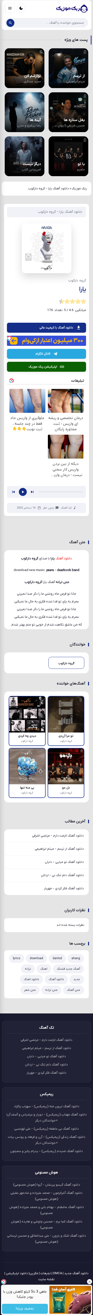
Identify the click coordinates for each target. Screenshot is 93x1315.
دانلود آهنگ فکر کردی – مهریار (64, 888)
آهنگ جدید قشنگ (68, 969)
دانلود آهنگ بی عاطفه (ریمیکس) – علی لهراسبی (46, 1129)
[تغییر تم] (21, 8)
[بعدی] (32, 491)
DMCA (57, 1273)
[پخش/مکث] (23, 492)
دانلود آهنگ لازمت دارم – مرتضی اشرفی (58, 836)
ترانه (28, 969)
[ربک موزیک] (72, 8)
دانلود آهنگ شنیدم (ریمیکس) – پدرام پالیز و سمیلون (46, 1151)
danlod (57, 958)
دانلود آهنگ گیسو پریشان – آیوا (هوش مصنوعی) (46, 1185)
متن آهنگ (73, 990)
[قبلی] (13, 491)
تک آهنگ (66, 508)
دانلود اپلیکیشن (17, 1273)
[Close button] (89, 1281)
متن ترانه (51, 990)
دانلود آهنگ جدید (76, 1273)
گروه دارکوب (33, 582)
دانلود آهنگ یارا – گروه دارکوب (60, 212)
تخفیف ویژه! (25, 1309)
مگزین (34, 1273)
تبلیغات (45, 1273)
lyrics (16, 958)
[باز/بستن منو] (10, 8)
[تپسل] (9, 338)
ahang (75, 958)
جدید (76, 979)
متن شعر (30, 990)
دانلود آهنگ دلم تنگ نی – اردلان (62, 875)
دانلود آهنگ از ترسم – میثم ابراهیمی (59, 849)
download (36, 958)
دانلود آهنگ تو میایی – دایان (64, 862)
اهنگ (43, 969)
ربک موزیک (79, 188)
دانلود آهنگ (56, 979)
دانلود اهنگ (31, 979)
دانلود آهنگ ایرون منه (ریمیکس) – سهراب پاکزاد (46, 1106)
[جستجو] (10, 23)
